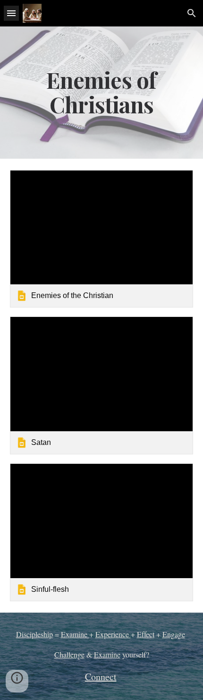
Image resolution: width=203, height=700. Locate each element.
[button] (11, 13)
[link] (102, 238)
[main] (102, 92)
